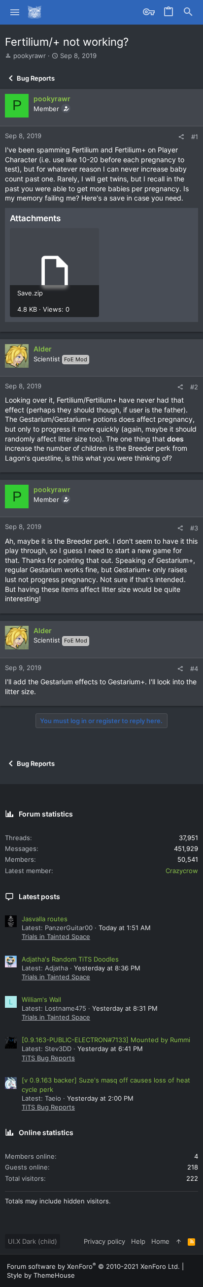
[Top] (178, 1241)
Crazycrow (182, 871)
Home (160, 1241)
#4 (194, 669)
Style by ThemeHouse (41, 1275)
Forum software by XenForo (93, 1266)
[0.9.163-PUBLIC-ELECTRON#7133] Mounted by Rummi (106, 1040)
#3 (194, 528)
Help (138, 1241)
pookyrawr (29, 55)
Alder (43, 349)
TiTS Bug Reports (48, 1058)
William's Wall (41, 999)
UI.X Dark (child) (32, 1241)
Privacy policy (104, 1241)
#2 (194, 387)
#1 (194, 137)
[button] (15, 12)
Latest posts (39, 896)
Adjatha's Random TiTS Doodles (70, 959)
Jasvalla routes (45, 919)
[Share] (181, 137)
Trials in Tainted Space (56, 936)
